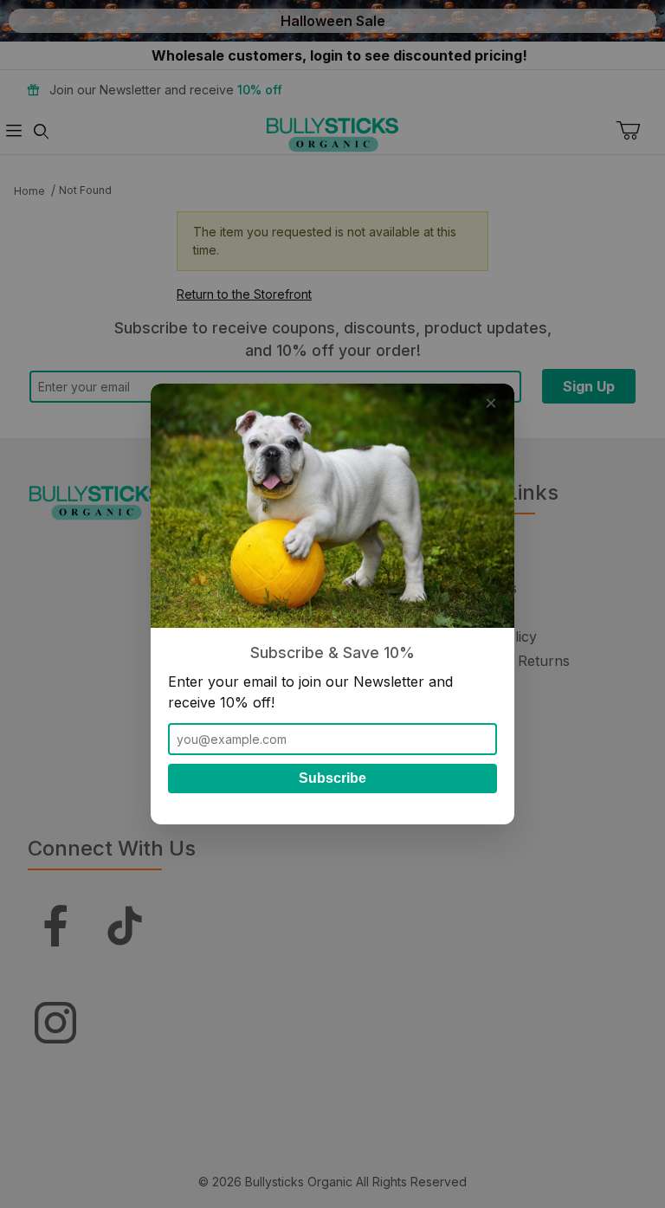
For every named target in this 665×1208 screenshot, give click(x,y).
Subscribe (332, 778)
